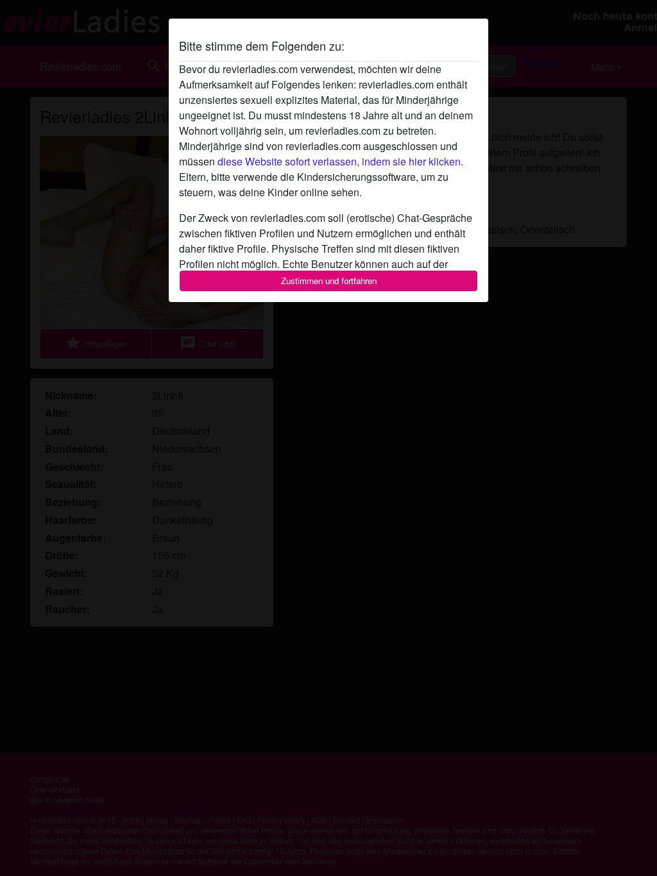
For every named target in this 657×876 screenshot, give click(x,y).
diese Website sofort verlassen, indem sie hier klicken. (340, 161)
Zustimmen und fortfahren (329, 280)
